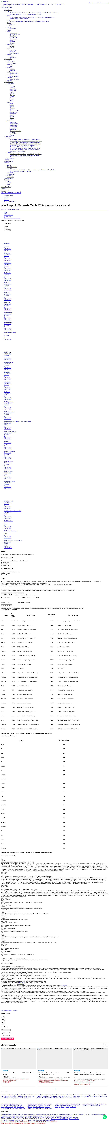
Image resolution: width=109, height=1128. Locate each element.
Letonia (25, 145)
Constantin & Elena (19, 21)
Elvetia (12, 155)
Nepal (30, 146)
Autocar (9, 152)
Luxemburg (35, 145)
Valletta (95, 1096)
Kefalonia (34, 13)
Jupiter (12, 92)
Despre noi (63, 1116)
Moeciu (12, 115)
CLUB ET (27, 4)
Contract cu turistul (73, 1117)
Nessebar (26, 21)
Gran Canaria (13, 38)
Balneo (6, 1114)
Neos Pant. (42, 1097)
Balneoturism (10, 121)
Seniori (9, 165)
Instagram (58, 4)
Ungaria (32, 149)
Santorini (25, 14)
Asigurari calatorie (49, 1117)
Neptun (12, 96)
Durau (11, 109)
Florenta (27, 169)
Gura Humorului (14, 110)
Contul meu (4, 4)
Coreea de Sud (14, 142)
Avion (8, 138)
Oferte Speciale (4, 189)
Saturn (11, 99)
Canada (8, 1107)
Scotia (24, 148)
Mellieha (66, 1096)
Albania (12, 154)
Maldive (9, 72)
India (16, 144)
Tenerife (12, 43)
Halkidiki (21, 13)
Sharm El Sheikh (14, 53)
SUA (11, 149)
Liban (67, 1104)
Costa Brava (13, 36)
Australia (37, 139)
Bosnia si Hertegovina (24, 154)
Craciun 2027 (10, 177)
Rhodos (20, 14)
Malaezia (19, 146)
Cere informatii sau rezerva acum (12, 218)
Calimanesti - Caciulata (83, 1114)
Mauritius (9, 74)
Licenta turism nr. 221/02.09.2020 (59, 1119)
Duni (12, 1097)
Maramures (13, 113)
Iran (29, 144)
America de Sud (21, 139)
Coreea (22, 1107)
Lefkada (39, 1096)
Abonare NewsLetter (6, 187)
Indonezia (9, 64)
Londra (41, 169)
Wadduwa (104, 1096)
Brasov (12, 105)
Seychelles (9, 77)
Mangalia (12, 95)
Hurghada (12, 51)
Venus (11, 100)
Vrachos (99, 1096)
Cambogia (32, 141)
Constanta (12, 86)
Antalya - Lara (44, 17)
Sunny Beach (45, 21)
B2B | (13, 1116)
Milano (48, 169)
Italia (11, 145)
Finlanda (9, 23)
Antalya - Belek (27, 17)
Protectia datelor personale (25, 1117)
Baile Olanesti (13, 125)
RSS (63, 4)
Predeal (12, 118)
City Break (10, 168)
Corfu (11, 13)
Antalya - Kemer (36, 17)
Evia (18, 13)
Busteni (12, 106)
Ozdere (70, 1097)
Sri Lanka (37, 148)
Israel (39, 144)
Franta (8, 25)
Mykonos (42, 13)
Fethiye (16, 18)
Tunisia (9, 54)
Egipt (8, 49)
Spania (8, 31)
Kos (39, 13)
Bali (11, 66)
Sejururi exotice (8, 59)
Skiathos (29, 14)
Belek (2, 1096)
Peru (11, 148)
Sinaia (11, 119)
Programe (6, 162)
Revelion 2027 (10, 158)
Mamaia (12, 93)
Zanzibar (23, 151)
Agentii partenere (20, 1116)
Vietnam (18, 151)
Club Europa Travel (30, 1116)
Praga (14, 171)
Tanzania (9, 80)
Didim (5, 1097)
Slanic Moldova (14, 133)
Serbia (22, 157)
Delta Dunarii (10, 83)
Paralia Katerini (14, 14)
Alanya (2, 1095)
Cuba (8, 60)
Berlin (20, 169)
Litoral (8, 85)
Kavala (44, 1095)
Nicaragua (57, 1107)
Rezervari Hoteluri (8, 178)
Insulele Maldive (14, 73)
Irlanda (31, 144)
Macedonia (36, 155)
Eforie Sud (13, 90)
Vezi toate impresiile (7, 1038)
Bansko (33, 1095)
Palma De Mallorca (15, 34)
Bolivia (19, 141)
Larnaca (32, 169)
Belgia (15, 141)
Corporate (35, 4)
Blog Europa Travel (41, 1116)
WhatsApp (48, 4)
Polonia (15, 148)
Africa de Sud (13, 139)
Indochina (41, 1107)
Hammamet (13, 57)
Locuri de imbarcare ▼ (6, 593)
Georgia (42, 1105)
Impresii (19, 4)
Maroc (23, 146)
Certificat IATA (4, 1120)
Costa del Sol (13, 37)
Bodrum (12, 18)
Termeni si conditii (5, 1117)
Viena (29, 171)
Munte (8, 102)
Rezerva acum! (104, 2)
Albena (12, 21)
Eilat (23, 169)
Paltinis (12, 116)
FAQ (39, 4)
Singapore (28, 148)
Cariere (69, 1116)
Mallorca (51, 1096)
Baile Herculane (14, 123)
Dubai (8, 1097)
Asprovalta (20, 1095)
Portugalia (9, 44)
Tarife (5, 212)
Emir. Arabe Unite (39, 1104)
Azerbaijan (3, 1105)
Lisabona (36, 169)
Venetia (26, 171)
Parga (89, 1095)
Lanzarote (12, 41)
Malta (67, 1105)
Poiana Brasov (14, 112)
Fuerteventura (13, 33)
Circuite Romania (8, 161)
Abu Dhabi (13, 63)
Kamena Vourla (28, 13)
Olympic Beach (54, 13)
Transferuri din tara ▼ (18, 593)
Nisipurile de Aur (33, 21)
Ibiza (11, 40)
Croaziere (6, 159)
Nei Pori (47, 13)
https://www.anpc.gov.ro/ (35, 1120)
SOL (44, 1120)
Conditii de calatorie (12, 4)
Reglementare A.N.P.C (51, 1120)
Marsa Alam (13, 50)
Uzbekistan (13, 151)
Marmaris (26, 18)
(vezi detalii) (22, 982)
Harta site (65, 1117)
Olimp (11, 97)
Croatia (9, 27)
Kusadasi (21, 18)
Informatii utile (7, 216)
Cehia (36, 154)
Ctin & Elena (20, 1096)
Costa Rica (11, 1108)
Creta (14, 13)
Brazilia (24, 141)
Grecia (8, 11)
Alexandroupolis (12, 1095)
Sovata (12, 135)
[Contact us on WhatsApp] (104, 1117)
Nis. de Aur (53, 1097)
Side (105, 1095)
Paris (11, 171)
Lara (66, 1095)
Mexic (26, 146)
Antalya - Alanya (18, 17)
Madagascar (13, 146)
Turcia (8, 15)
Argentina (32, 139)
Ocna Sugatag (13, 128)
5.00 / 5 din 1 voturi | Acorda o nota (10, 209)
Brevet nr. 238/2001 (74, 1119)
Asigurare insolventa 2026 (16, 1120)
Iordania (25, 144)
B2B (23, 4)
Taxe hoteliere (58, 1117)
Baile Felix (13, 122)
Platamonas (96, 1095)
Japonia (15, 145)
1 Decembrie (10, 172)
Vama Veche (49, 1114)
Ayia (24, 1095)
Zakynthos (39, 14)
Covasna (12, 108)
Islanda (35, 144)
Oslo (54, 169)
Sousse (79, 1096)
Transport (6, 180)
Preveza (102, 1095)
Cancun (15, 1096)
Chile (37, 141)
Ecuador (23, 1108)
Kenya (19, 145)
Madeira (12, 47)
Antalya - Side (51, 17)
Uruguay (36, 149)
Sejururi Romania (8, 82)
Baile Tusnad (13, 129)
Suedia (15, 149)
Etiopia (50, 1104)
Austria (9, 30)
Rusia (89, 1104)
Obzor (40, 21)
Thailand (12, 69)
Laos (22, 145)
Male (47, 1096)
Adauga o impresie (5, 1029)
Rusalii (9, 164)
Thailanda (9, 67)
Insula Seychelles (14, 79)
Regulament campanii (38, 1117)
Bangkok (12, 70)
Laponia (12, 24)
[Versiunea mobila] (9, 1)
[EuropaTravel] (5, 1)
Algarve (12, 46)
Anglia (27, 139)
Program (6, 213)
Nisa (52, 169)
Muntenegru (13, 157)
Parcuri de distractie (12, 167)
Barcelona (16, 169)
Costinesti (12, 87)
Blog (31, 4)
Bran (11, 103)
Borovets (10, 1096)
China (40, 141)
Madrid (45, 169)
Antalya (12, 17)
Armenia (16, 1104)
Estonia (26, 142)
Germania (20, 155)
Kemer (58, 1095)
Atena (11, 169)
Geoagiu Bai (13, 126)
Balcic (27, 1095)
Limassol (43, 1096)
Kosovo (31, 155)
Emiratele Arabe (11, 61)
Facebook (53, 4)
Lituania (30, 145)
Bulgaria (9, 20)
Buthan (28, 141)
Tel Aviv (22, 171)
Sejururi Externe (8, 10)
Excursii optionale (8, 215)
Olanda (39, 146)
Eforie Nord (13, 89)
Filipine (30, 142)
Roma (17, 171)
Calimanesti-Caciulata (15, 131)
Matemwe (61, 1096)
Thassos (34, 14)
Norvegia (34, 146)
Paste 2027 (10, 175)
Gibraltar (12, 144)
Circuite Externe (8, 136)
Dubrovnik (13, 28)
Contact (43, 4)
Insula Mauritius (14, 76)
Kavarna (48, 1095)
